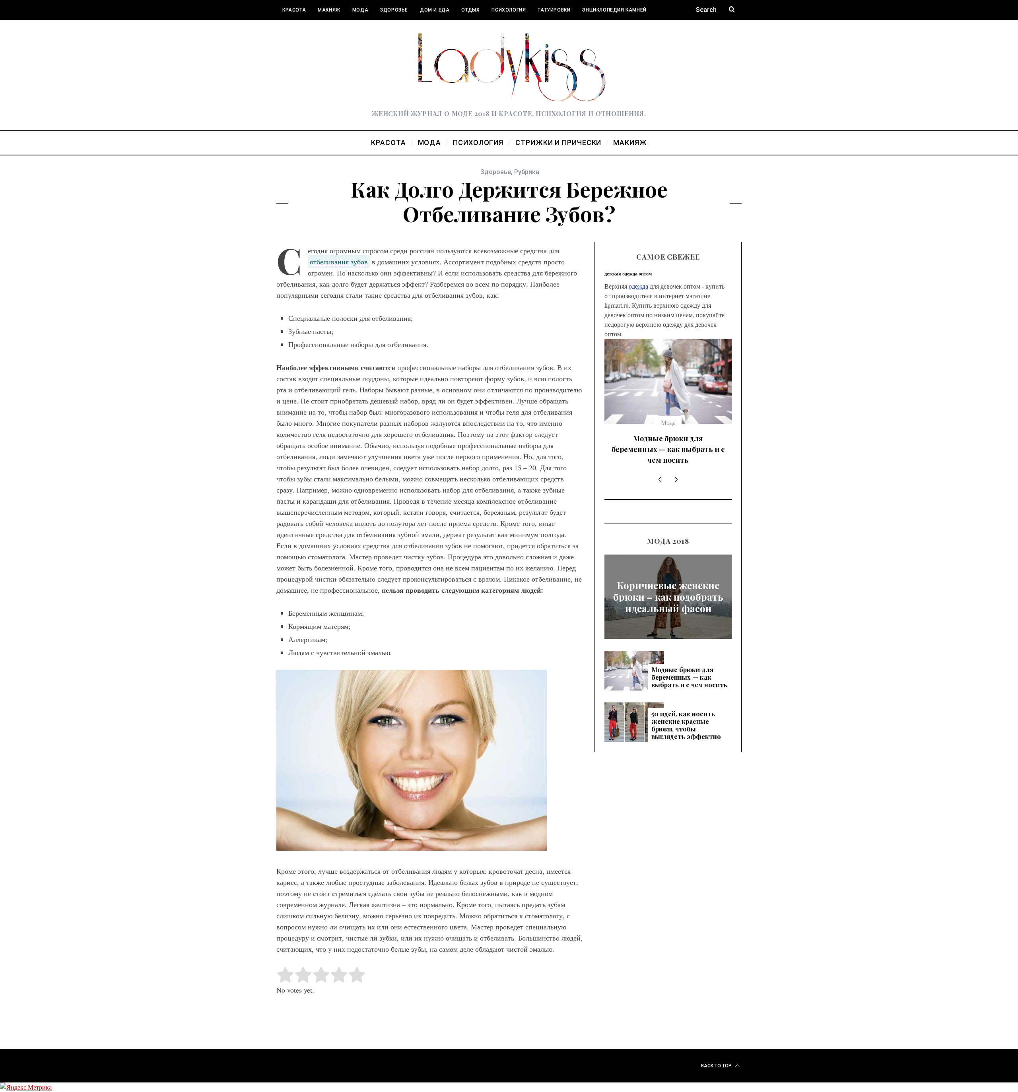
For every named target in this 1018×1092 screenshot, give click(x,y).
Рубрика (526, 172)
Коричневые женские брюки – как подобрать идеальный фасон (668, 597)
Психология (509, 10)
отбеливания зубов (339, 261)
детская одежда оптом (628, 273)
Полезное (295, 30)
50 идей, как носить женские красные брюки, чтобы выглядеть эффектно (668, 449)
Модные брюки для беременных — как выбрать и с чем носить (689, 677)
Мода (360, 10)
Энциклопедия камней (614, 10)
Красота (294, 10)
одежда (638, 286)
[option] (668, 405)
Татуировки (554, 10)
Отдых (470, 10)
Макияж (329, 10)
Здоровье (394, 10)
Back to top (717, 1066)
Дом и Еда (434, 10)
